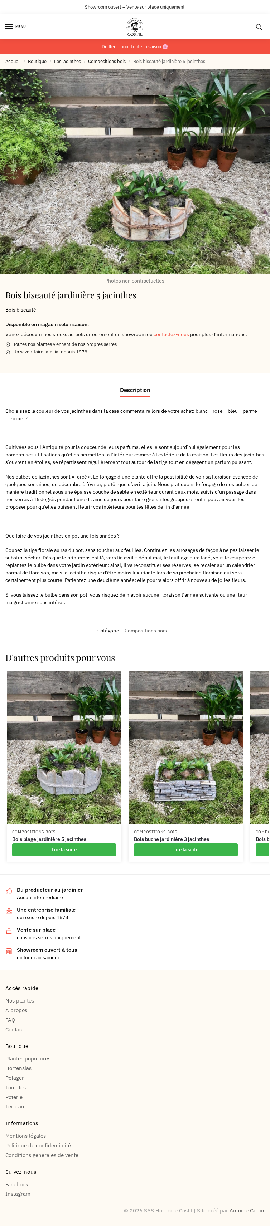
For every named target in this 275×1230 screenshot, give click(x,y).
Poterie (14, 1097)
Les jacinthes (67, 61)
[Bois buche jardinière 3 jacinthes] (186, 747)
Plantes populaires (27, 1058)
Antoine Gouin (247, 1210)
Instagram (17, 1193)
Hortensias (18, 1068)
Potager (14, 1077)
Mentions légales (25, 1135)
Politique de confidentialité (38, 1145)
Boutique (37, 61)
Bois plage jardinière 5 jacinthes (49, 839)
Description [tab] (135, 389)
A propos (16, 1010)
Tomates (15, 1087)
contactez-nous (171, 334)
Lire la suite (64, 850)
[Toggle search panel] (258, 26)
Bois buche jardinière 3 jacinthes (171, 839)
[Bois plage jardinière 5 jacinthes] (64, 747)
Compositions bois (107, 61)
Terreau (14, 1106)
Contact (14, 1029)
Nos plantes (19, 1000)
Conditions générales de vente (41, 1155)
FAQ (10, 1019)
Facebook (16, 1184)
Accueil (13, 61)
